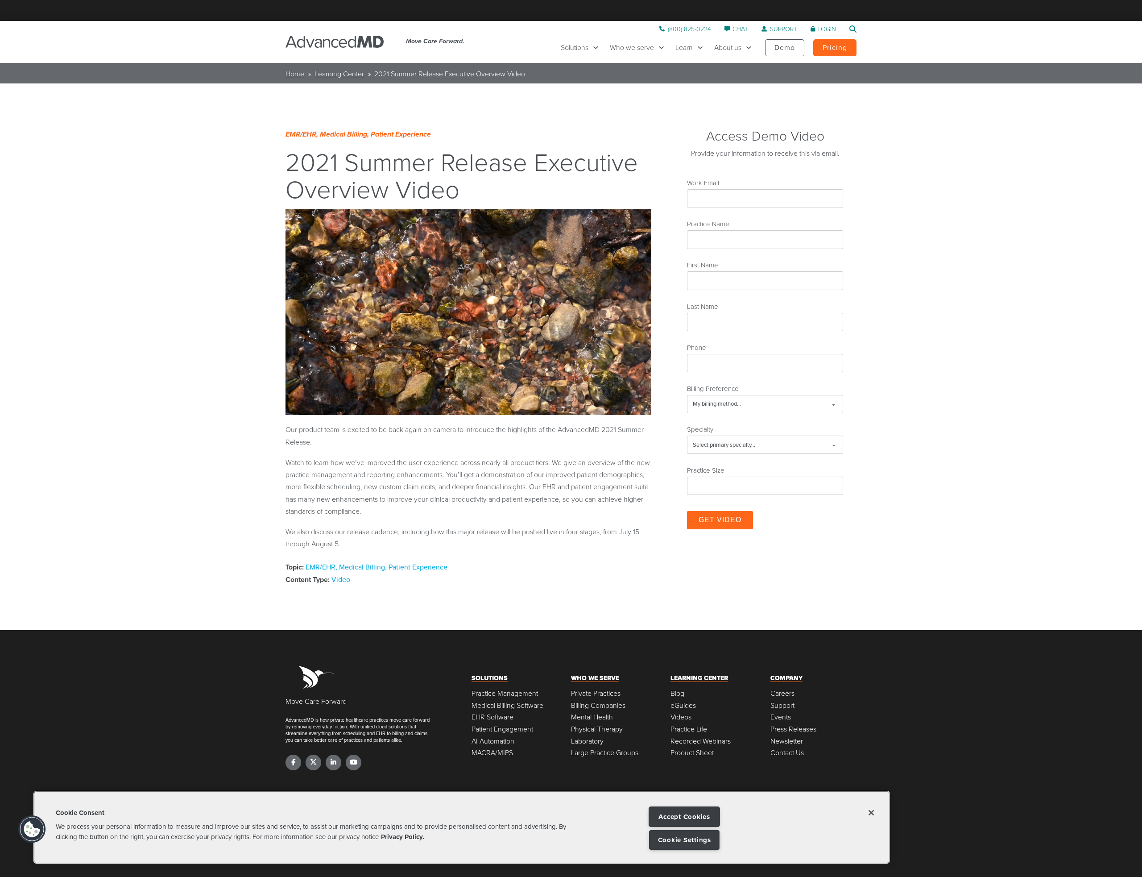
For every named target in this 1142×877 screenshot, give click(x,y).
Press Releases (793, 729)
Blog (677, 693)
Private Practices (596, 693)
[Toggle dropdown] (598, 47)
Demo (784, 47)
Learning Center (339, 74)
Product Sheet (692, 752)
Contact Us (787, 752)
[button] (32, 829)
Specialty (700, 428)
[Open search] (852, 29)
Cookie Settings (684, 840)
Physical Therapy (597, 729)
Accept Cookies (684, 817)
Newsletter (786, 741)
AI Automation (493, 741)
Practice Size (705, 470)
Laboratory (587, 741)
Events (780, 717)
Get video (720, 520)
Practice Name (708, 223)
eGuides (683, 705)
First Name (702, 264)
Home (295, 74)
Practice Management (505, 693)
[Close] (871, 813)
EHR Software (492, 717)
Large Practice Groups (604, 752)
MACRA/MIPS (492, 752)
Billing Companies (598, 705)
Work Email (703, 182)
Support (782, 705)
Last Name (702, 306)
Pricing (835, 47)
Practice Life (688, 729)
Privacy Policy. (402, 836)
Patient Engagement (502, 729)
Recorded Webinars (700, 741)
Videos (680, 717)
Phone (696, 347)
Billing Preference (713, 388)
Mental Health (592, 717)
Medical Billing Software (507, 705)
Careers (782, 693)
